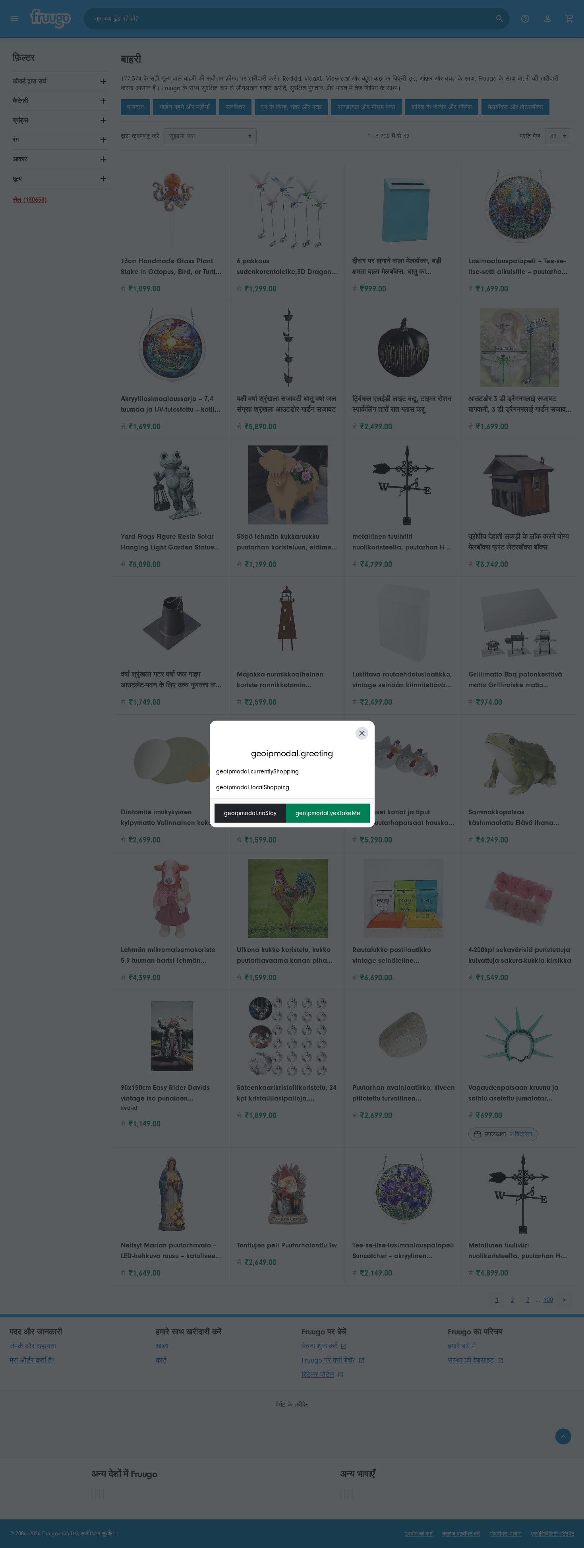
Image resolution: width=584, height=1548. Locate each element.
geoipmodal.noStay (250, 813)
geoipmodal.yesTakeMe (328, 813)
